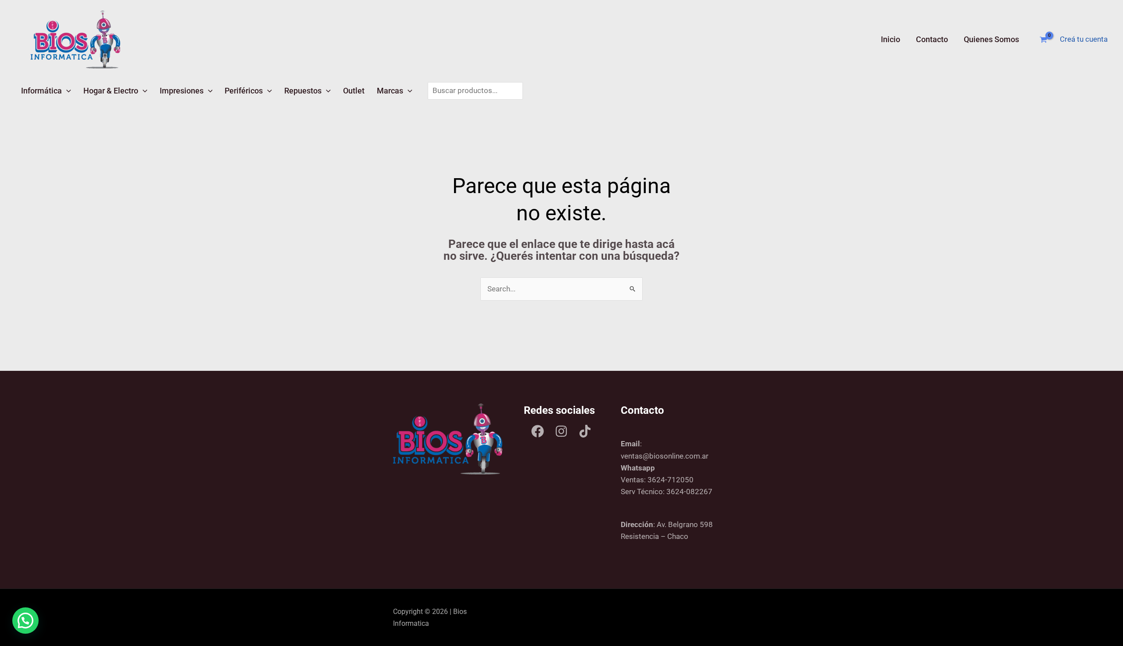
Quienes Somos (991, 39)
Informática (41, 90)
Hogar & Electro (110, 90)
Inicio (890, 39)
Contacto (932, 39)
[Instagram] (561, 431)
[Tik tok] (585, 431)
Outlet (354, 90)
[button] (66, 90)
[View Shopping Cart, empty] (1043, 40)
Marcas (390, 90)
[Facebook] (537, 431)
